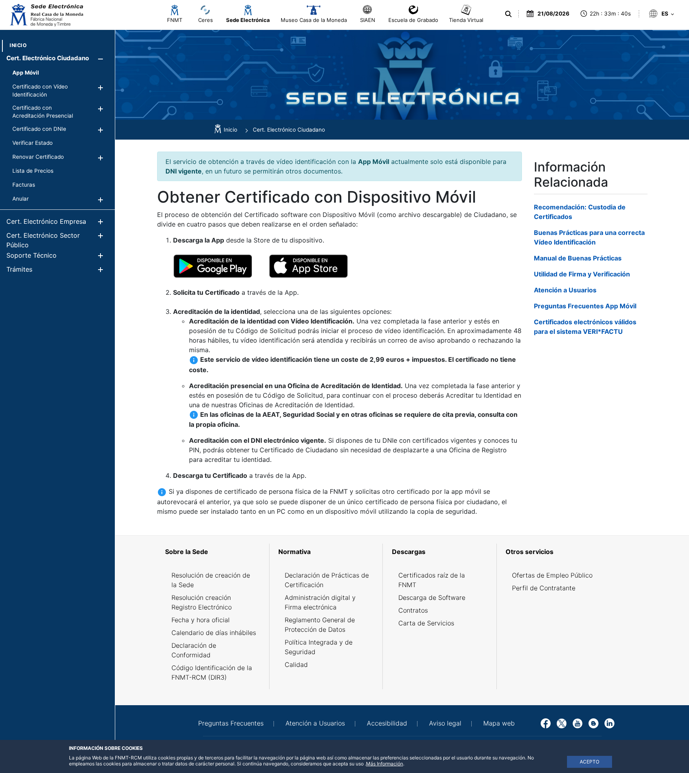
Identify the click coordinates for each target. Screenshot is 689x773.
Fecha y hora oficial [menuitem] (200, 620)
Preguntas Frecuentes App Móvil (585, 306)
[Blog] (593, 723)
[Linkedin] (609, 723)
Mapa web (499, 723)
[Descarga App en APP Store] (308, 266)
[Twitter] (562, 723)
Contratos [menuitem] (413, 610)
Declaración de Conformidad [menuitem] (193, 650)
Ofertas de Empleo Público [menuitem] (552, 575)
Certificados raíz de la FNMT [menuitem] (431, 580)
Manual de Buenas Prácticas (578, 258)
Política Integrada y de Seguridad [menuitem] (318, 647)
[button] (100, 59)
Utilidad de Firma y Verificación (582, 274)
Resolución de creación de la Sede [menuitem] (210, 580)
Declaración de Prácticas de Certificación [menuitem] (327, 580)
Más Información (384, 764)
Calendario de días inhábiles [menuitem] (213, 633)
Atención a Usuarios (565, 290)
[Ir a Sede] (46, 15)
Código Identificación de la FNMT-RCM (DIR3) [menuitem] (211, 672)
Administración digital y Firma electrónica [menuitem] (320, 602)
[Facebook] (546, 723)
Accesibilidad (387, 723)
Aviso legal (445, 723)
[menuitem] (18, 45)
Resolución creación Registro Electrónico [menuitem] (201, 602)
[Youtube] (578, 723)
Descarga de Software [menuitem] (431, 597)
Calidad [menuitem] (296, 664)
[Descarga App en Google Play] (213, 266)
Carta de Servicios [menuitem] (426, 623)
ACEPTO (589, 762)
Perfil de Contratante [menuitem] (543, 588)
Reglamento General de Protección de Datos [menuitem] (320, 624)
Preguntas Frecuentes (231, 723)
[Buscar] (510, 14)
